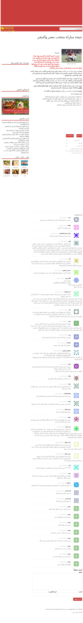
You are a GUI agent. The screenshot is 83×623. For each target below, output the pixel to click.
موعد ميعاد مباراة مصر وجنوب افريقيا (68, 105)
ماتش (73, 151)
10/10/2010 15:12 (62, 483)
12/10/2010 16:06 (55, 233)
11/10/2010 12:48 (64, 259)
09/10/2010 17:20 (63, 530)
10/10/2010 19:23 (63, 417)
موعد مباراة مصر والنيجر (72, 103)
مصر (81, 153)
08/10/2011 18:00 (63, 225)
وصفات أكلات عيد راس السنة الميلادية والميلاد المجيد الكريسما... (16, 111)
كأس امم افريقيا (78, 151)
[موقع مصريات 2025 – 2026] (7, 32)
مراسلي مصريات (49, 609)
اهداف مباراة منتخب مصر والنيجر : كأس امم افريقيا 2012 (62, 97)
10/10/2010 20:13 (60, 393)
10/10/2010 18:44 (60, 454)
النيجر (81, 149)
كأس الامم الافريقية (75, 149)
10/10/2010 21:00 (63, 376)
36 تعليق (80, 143)
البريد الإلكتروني (52, 592)
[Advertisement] (42, 13)
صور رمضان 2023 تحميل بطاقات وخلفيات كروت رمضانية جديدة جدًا (16, 143)
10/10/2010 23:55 (64, 321)
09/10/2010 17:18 (63, 554)
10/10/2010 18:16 (64, 465)
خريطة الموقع (72, 609)
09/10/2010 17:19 (63, 538)
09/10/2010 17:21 (63, 514)
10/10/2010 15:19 (63, 473)
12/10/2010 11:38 (63, 241)
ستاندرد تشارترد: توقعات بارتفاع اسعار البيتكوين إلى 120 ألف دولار (17, 131)
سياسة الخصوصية (59, 609)
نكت (24, 175)
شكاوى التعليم (22, 89)
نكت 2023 (24, 167)
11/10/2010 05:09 (60, 292)
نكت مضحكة (15, 175)
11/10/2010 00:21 (64, 310)
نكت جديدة (6, 167)
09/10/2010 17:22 (63, 506)
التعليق (80, 572)
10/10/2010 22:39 (63, 335)
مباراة (70, 151)
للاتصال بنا (79, 609)
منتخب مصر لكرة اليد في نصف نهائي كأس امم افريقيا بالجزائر (61, 99)
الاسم (80, 592)
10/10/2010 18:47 (60, 442)
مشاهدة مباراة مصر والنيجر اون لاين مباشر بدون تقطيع (63, 101)
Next (78, 135)
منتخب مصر (76, 153)
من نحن (66, 609)
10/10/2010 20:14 (63, 384)
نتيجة (73, 153)
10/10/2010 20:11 (63, 401)
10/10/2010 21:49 (57, 350)
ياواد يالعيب (79, 146)
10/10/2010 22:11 (62, 343)
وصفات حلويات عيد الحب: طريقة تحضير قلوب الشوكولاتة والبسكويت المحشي (17, 147)
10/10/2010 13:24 (60, 491)
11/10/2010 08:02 (60, 278)
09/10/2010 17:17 (63, 562)
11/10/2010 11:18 (58, 270)
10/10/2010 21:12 (63, 364)
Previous (70, 135)
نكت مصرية (15, 167)
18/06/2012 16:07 (63, 217)
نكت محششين (6, 175)
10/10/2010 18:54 (61, 427)
